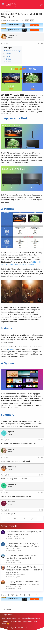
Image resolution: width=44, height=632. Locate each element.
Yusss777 (11, 502)
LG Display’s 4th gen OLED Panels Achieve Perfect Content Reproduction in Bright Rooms (24, 570)
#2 (42, 440)
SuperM (11, 449)
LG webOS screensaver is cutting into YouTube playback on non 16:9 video (22, 544)
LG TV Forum (14, 536)
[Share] (39, 43)
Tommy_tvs (6, 20)
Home (4, 624)
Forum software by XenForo (16, 628)
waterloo (8, 560)
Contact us (5, 622)
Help (35, 622)
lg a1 (26, 20)
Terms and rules (15, 622)
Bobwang (12, 466)
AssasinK (9, 586)
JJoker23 (8, 548)
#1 (42, 43)
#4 (42, 475)
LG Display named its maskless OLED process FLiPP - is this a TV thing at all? (22, 583)
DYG (7, 536)
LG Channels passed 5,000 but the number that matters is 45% (21, 556)
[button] (3, 4)
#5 (42, 492)
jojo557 (11, 431)
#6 (42, 510)
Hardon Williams (11, 575)
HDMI (10, 349)
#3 (42, 457)
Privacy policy (27, 622)
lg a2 (31, 20)
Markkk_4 (12, 484)
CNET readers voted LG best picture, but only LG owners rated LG (24, 533)
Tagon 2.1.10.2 (8, 615)
